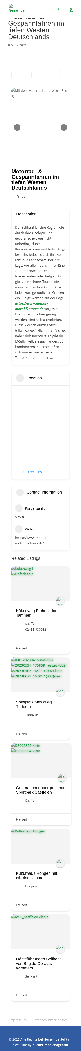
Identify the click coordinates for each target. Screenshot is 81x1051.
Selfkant (31, 976)
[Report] (56, 75)
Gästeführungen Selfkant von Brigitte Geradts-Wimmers (38, 963)
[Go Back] (15, 75)
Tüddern (31, 715)
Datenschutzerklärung (49, 1020)
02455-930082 (35, 630)
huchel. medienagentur (50, 1045)
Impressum (18, 1020)
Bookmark (36, 75)
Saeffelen (32, 623)
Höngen (31, 886)
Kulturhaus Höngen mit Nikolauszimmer (36, 875)
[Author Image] (60, 601)
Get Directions (31, 472)
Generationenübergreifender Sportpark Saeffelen (41, 790)
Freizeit (22, 196)
